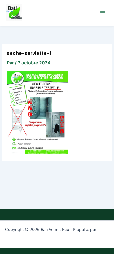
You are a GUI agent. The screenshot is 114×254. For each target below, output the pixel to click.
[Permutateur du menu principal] (102, 13)
